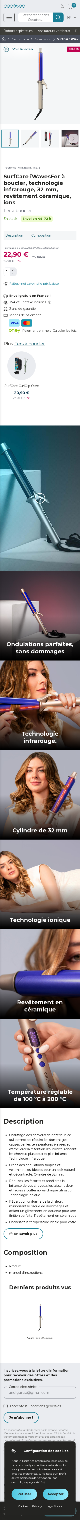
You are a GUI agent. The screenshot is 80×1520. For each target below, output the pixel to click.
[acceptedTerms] (6, 1406)
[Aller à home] (4, 39)
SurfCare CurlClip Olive (21, 386)
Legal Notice (54, 1506)
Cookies (23, 1506)
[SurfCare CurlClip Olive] (21, 365)
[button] (73, 138)
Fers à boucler (29, 343)
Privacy (37, 1506)
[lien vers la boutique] (14, 6)
